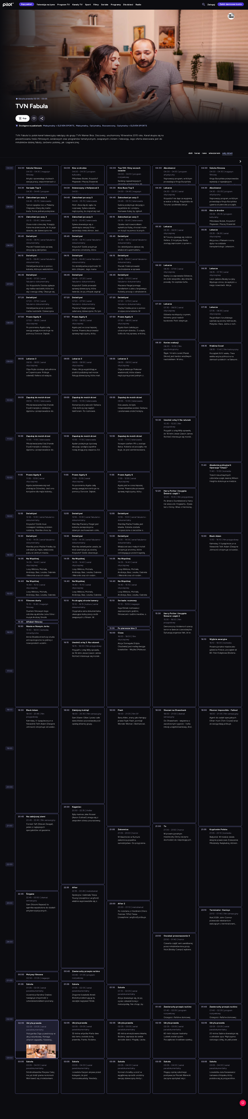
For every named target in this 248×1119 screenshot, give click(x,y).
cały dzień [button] (227, 153)
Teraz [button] (197, 153)
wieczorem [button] (214, 153)
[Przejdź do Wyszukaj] (203, 4)
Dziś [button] (190, 153)
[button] (240, 161)
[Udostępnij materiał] (41, 118)
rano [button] (204, 153)
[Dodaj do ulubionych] (34, 118)
